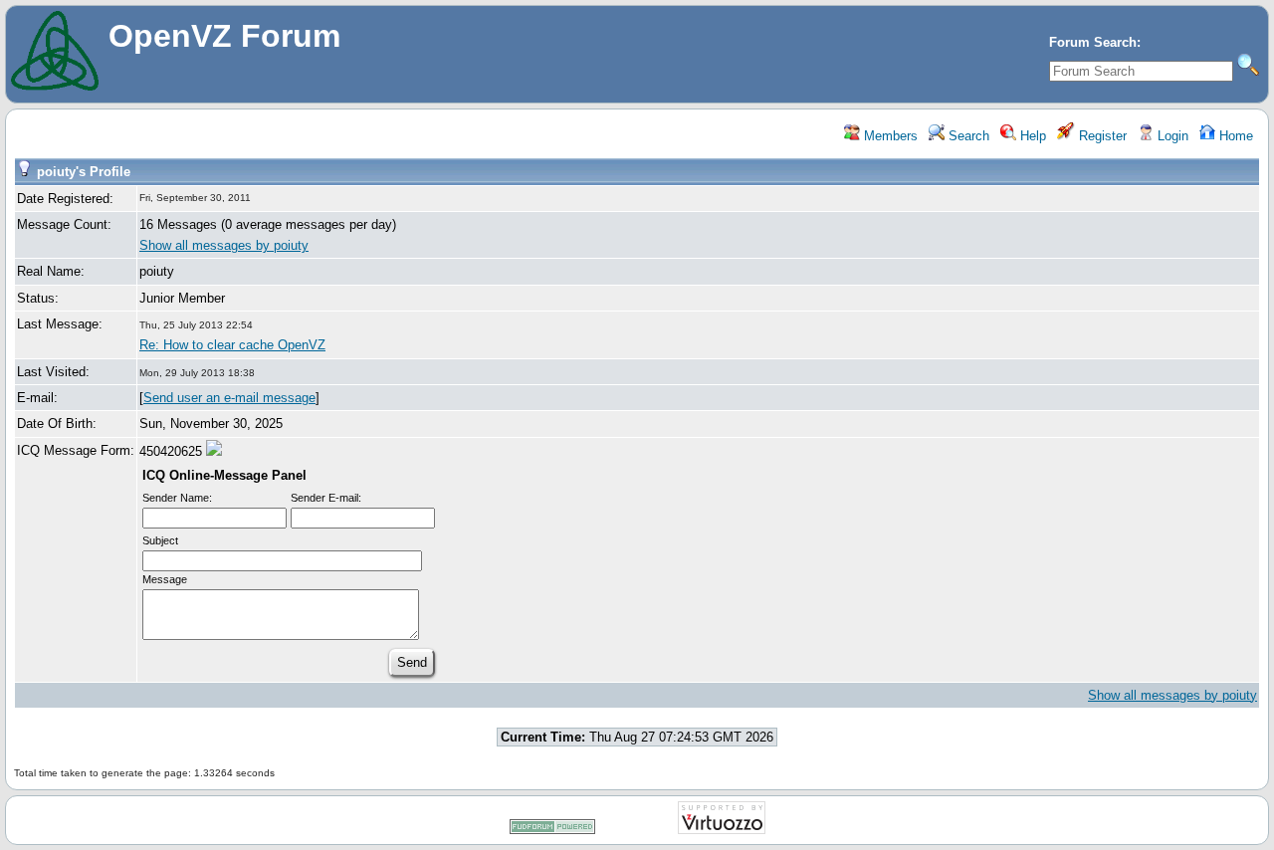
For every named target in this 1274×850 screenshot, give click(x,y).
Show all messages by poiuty (224, 245)
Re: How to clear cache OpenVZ (232, 344)
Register (1101, 135)
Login (1171, 135)
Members (889, 135)
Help (1031, 135)
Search (967, 135)
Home (1234, 135)
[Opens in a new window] (552, 830)
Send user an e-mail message (229, 397)
